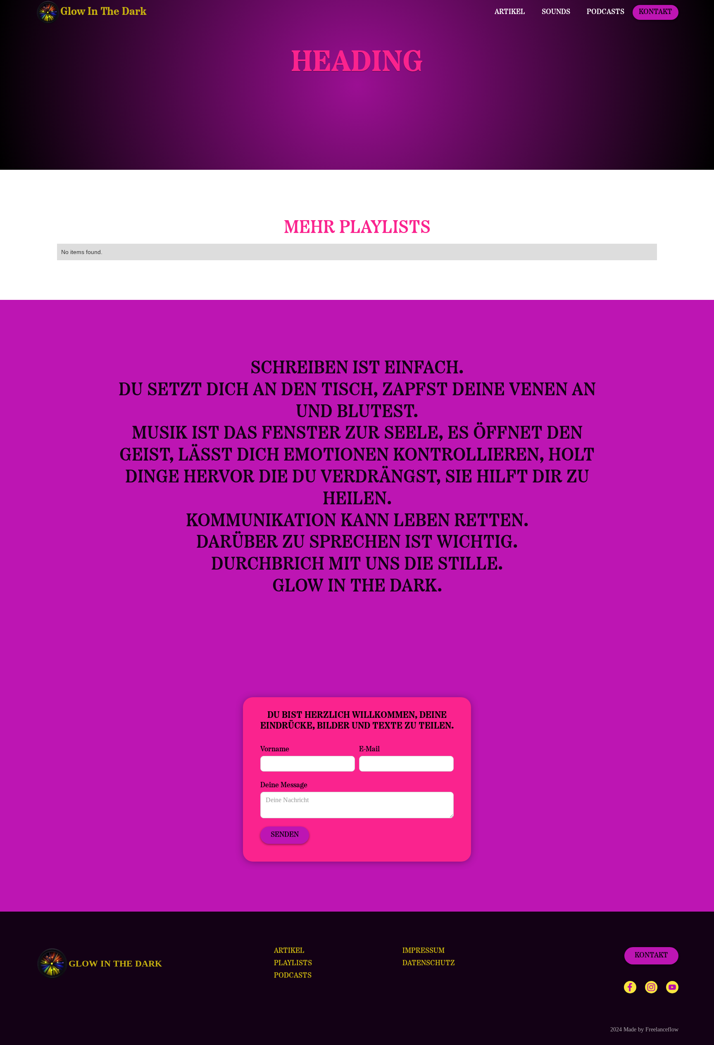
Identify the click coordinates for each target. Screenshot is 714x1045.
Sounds (556, 12)
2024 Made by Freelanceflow (644, 1029)
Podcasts (605, 12)
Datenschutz (428, 963)
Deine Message (283, 785)
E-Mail (369, 749)
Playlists (293, 963)
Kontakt (655, 12)
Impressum (423, 951)
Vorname (274, 749)
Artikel (510, 12)
